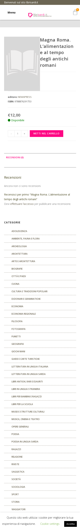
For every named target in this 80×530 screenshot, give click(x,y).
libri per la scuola (22, 404)
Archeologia (19, 246)
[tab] (40, 157)
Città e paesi (19, 276)
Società (16, 479)
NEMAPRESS (25, 97)
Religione (17, 456)
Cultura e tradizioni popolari (29, 291)
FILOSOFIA (17, 321)
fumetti (16, 336)
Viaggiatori (18, 509)
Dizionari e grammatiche (26, 298)
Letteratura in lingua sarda (29, 374)
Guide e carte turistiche (26, 359)
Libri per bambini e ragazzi (27, 396)
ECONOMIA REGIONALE (24, 313)
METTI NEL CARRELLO (46, 133)
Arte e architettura (23, 261)
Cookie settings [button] (50, 524)
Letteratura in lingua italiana (30, 366)
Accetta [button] (70, 524)
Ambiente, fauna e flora (26, 238)
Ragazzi (16, 449)
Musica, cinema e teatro (26, 419)
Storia (16, 501)
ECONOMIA (17, 306)
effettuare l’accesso (22, 204)
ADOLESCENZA (19, 231)
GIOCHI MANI (18, 351)
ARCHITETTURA (20, 253)
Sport (15, 494)
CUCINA (15, 283)
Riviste (15, 464)
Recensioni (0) (15, 157)
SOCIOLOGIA (18, 486)
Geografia (18, 344)
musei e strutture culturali (28, 411)
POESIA (15, 434)
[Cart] (75, 12)
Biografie (17, 268)
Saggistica (18, 471)
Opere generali (20, 426)
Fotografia (18, 329)
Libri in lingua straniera (26, 389)
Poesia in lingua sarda (25, 441)
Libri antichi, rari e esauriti (27, 381)
